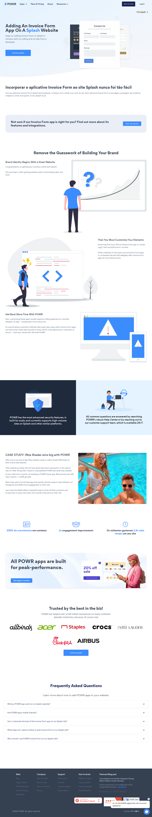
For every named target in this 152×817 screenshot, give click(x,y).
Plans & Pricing (37, 4)
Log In (142, 4)
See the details (132, 123)
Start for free (128, 4)
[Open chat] (147, 812)
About (50, 4)
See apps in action (21, 580)
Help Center (111, 419)
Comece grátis (18, 53)
